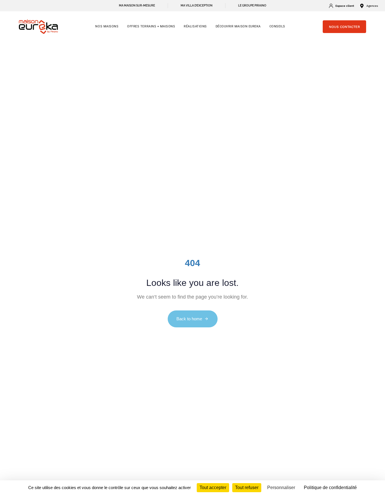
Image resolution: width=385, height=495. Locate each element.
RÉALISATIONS (195, 26)
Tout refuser (246, 487)
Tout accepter (213, 487)
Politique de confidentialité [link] (330, 487)
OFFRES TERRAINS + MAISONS (151, 26)
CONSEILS (277, 26)
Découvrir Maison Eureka (238, 26)
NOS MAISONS (106, 26)
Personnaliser (281, 487)
